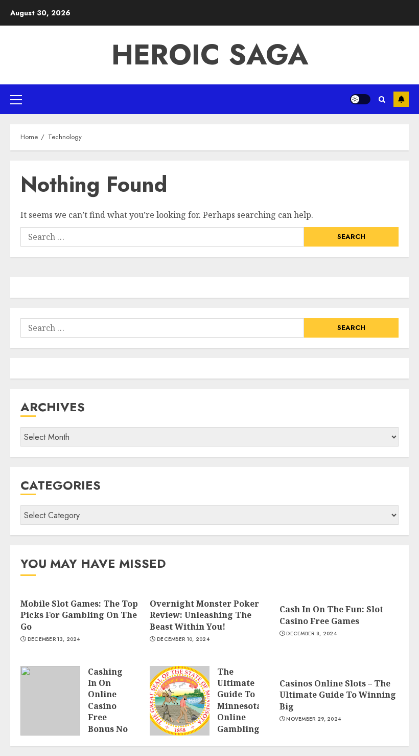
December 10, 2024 (183, 639)
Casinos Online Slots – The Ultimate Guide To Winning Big (338, 695)
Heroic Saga (209, 54)
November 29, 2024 (313, 719)
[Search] (382, 99)
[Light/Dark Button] (360, 99)
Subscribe (401, 99)
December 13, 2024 (54, 639)
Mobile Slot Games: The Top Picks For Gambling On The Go (79, 615)
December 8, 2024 (311, 633)
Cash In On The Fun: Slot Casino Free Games (331, 615)
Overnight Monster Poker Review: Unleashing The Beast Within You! (204, 615)
